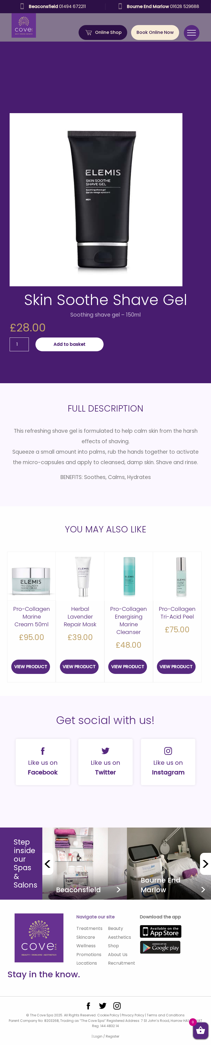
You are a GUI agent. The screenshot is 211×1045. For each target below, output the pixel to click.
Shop (113, 946)
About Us (117, 954)
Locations (86, 963)
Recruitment (121, 963)
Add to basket (69, 344)
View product (30, 666)
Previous (47, 864)
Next (205, 864)
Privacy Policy (133, 1015)
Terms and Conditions (166, 1015)
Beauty (115, 928)
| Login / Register (105, 1036)
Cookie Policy (108, 1015)
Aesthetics (119, 937)
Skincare (85, 937)
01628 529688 (84, 6)
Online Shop (108, 32)
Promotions (88, 954)
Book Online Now (155, 32)
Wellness (86, 946)
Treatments (89, 928)
